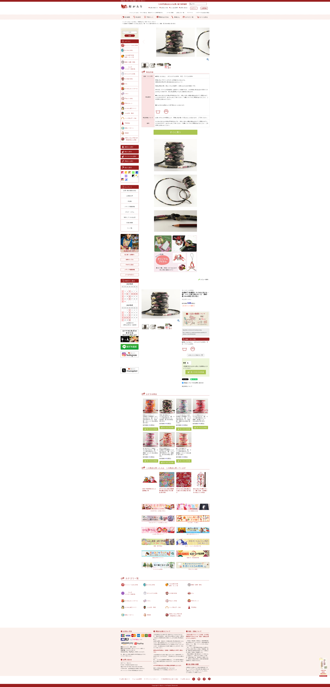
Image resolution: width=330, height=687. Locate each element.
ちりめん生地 (129, 50)
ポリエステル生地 (130, 74)
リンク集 (129, 228)
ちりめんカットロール (131, 88)
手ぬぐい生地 (129, 98)
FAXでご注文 (130, 264)
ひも (129, 21)
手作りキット (129, 103)
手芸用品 (127, 123)
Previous (143, 40)
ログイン (193, 8)
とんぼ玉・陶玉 (129, 113)
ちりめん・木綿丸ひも (138, 21)
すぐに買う (175, 132)
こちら (169, 669)
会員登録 (204, 8)
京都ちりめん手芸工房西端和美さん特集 (131, 138)
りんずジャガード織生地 (130, 68)
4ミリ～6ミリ (152, 21)
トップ (124, 21)
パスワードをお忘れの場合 (202, 12)
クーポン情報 (170, 12)
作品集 (130, 201)
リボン (127, 93)
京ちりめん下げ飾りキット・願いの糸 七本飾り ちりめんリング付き (201, 490)
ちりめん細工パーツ (130, 108)
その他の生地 (129, 79)
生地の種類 (129, 222)
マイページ (190, 12)
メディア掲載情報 (130, 206)
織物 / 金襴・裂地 (130, 62)
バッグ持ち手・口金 (130, 118)
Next (207, 40)
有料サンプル (130, 259)
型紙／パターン (129, 128)
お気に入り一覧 (180, 12)
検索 (129, 35)
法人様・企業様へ (130, 254)
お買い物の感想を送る (129, 190)
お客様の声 (129, 196)
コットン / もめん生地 (131, 45)
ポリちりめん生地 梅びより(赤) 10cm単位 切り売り (183, 490)
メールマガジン (129, 274)
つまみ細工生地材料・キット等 (129, 56)
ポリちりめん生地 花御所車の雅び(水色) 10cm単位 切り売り (166, 490)
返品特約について (187, 386)
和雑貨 (127, 133)
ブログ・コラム (129, 212)
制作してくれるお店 (130, 217)
